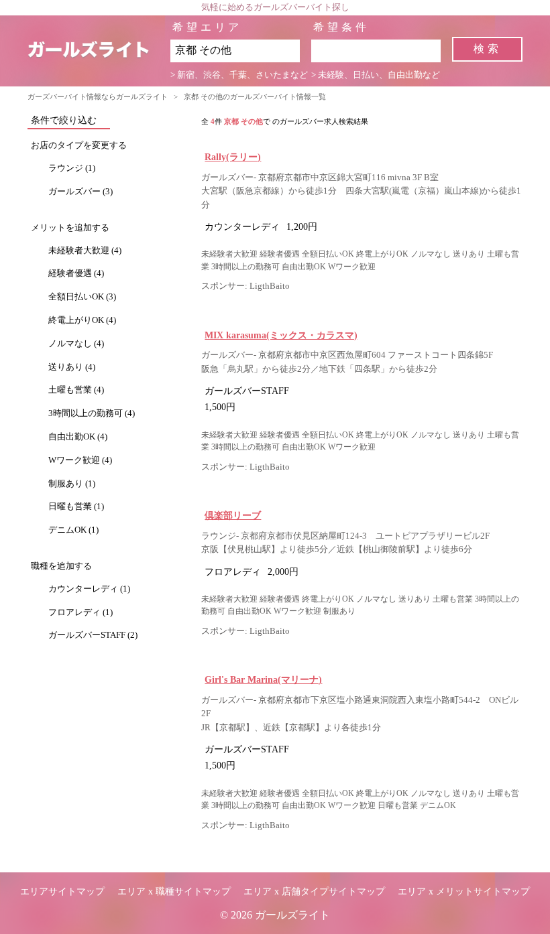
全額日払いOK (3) (82, 297)
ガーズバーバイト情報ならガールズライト (98, 96)
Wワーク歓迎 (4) (80, 460)
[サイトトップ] (99, 51)
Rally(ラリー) (233, 156)
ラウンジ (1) (71, 168)
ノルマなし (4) (76, 343)
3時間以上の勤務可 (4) (91, 413)
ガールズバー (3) (80, 191)
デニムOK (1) (73, 530)
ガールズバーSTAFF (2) (93, 635)
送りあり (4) (71, 367)
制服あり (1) (71, 483)
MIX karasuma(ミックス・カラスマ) (281, 335)
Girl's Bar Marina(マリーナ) (263, 679)
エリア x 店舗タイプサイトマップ (314, 891)
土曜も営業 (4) (76, 390)
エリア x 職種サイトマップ (174, 891)
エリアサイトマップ (62, 891)
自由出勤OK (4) (77, 437)
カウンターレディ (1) (89, 589)
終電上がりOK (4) (82, 320)
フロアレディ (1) (80, 612)
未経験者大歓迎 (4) (84, 250)
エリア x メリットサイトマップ (464, 891)
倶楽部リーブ (233, 515)
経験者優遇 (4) (76, 273)
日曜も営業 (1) (76, 506)
